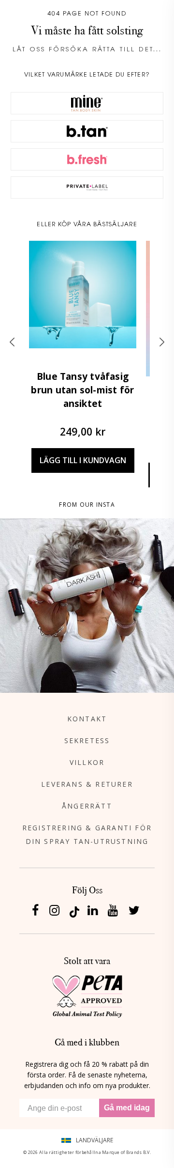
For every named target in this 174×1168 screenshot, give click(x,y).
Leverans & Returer (87, 784)
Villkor (87, 762)
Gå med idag (127, 1108)
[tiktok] (74, 911)
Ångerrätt (87, 805)
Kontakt (87, 718)
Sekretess (87, 740)
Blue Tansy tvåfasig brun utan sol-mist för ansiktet (82, 390)
